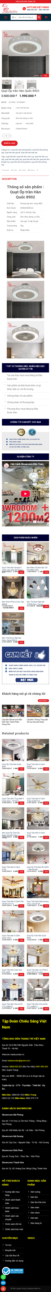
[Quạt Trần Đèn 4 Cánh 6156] (13, 853)
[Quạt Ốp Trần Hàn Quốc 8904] (38, 921)
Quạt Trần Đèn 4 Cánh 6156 (11, 868)
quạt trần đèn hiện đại (31, 159)
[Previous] (6, 53)
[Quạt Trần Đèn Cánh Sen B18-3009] (13, 955)
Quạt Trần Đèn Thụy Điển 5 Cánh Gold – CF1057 (13, 800)
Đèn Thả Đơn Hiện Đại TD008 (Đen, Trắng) (35, 603)
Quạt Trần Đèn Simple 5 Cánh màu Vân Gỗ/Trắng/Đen (12, 570)
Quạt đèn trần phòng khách (21, 150)
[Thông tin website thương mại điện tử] (13, 1269)
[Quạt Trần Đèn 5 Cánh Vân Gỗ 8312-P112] (13, 887)
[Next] (44, 53)
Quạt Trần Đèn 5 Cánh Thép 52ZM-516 (36, 800)
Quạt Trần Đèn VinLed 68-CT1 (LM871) (37, 1005)
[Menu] (6, 17)
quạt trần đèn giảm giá (13, 159)
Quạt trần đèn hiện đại (29, 153)
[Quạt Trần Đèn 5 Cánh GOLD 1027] (13, 921)
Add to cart (9, 143)
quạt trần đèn (11, 157)
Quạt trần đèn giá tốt (12, 153)
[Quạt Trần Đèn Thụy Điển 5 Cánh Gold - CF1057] (13, 784)
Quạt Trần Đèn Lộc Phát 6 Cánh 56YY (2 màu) (37, 971)
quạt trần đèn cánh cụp (25, 157)
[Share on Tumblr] (37, 170)
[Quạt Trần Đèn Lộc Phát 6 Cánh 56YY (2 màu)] (38, 955)
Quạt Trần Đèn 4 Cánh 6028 (36, 834)
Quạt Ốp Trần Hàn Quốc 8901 (11, 765)
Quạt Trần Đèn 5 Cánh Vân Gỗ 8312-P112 (13, 902)
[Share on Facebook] (5, 170)
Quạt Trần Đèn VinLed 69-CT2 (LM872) (12, 1005)
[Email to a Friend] (22, 170)
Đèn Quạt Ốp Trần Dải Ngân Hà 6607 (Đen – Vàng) (11, 835)
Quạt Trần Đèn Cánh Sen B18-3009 (12, 971)
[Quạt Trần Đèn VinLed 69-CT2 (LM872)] (13, 990)
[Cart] (45, 17)
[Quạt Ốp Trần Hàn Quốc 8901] (13, 750)
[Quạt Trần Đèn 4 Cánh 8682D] (38, 750)
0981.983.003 (44, 10)
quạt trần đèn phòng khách (20, 162)
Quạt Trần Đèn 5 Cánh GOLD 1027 (11, 937)
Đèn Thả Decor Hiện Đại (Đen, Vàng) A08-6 (11, 639)
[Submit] (39, 17)
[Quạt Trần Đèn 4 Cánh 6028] (38, 818)
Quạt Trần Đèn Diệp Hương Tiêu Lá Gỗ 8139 (38, 902)
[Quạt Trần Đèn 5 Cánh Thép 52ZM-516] (38, 784)
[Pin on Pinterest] (31, 170)
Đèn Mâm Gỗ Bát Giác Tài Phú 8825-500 (37, 569)
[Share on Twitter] (14, 170)
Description (9, 179)
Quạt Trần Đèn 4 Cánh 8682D (36, 765)
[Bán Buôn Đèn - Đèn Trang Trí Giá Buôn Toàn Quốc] (11, 8)
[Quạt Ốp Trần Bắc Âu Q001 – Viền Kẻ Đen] (38, 853)
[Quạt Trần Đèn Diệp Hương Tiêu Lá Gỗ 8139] (38, 887)
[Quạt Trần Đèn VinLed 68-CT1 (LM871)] (38, 990)
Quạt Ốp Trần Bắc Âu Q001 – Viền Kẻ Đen (38, 868)
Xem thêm (43, 701)
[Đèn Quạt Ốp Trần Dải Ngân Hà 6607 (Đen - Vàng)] (13, 818)
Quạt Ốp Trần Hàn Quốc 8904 (36, 937)
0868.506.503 (32, 10)
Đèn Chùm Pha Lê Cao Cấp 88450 (13, 603)
